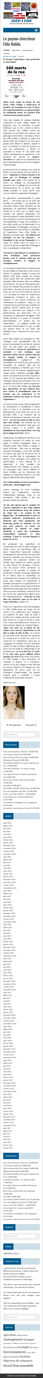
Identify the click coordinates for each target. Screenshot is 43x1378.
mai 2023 (6, 933)
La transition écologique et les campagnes (20, 802)
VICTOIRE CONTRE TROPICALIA (16, 788)
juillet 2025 (7, 859)
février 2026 (8, 840)
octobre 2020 (8, 1021)
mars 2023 (7, 939)
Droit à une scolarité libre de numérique (19, 780)
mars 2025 (7, 871)
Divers (5, 1347)
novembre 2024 (9, 882)
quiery (13, 56)
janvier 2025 (8, 876)
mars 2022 (7, 972)
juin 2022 (7, 964)
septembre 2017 (9, 1125)
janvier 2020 (8, 1046)
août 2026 (7, 823)
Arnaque (28, 1339)
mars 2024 (7, 905)
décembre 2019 (9, 1049)
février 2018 (8, 1111)
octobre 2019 (8, 1054)
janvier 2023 (8, 944)
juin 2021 (7, 998)
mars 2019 (7, 1074)
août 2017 (7, 1128)
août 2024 (7, 890)
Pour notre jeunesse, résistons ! (15, 751)
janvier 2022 (8, 978)
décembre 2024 (9, 879)
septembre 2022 (9, 956)
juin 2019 (7, 1066)
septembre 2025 (9, 854)
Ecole (15, 1347)
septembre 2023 (9, 922)
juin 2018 (7, 1100)
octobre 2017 (8, 1122)
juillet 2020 (7, 1029)
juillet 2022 (7, 961)
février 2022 (8, 975)
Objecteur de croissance (18, 1360)
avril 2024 (7, 902)
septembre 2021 (9, 989)
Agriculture (16, 50)
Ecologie (6, 53)
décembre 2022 (9, 947)
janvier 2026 (8, 842)
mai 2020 (6, 1035)
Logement (28, 1352)
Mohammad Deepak (11, 760)
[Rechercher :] (21, 734)
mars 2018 (7, 1108)
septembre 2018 (9, 1091)
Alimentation (22, 1335)
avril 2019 (7, 1071)
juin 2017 (7, 1134)
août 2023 (7, 924)
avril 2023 (7, 936)
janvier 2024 (8, 910)
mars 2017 (7, 1142)
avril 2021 (7, 1004)
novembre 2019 (9, 1052)
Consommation (32, 1343)
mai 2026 (6, 831)
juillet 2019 (7, 1063)
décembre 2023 (9, 913)
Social (7, 1365)
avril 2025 (7, 868)
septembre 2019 (9, 1057)
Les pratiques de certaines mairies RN (18, 797)
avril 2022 (7, 970)
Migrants (7, 1357)
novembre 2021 (9, 984)
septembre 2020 (9, 1023)
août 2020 (7, 1026)
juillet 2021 (7, 995)
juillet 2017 (7, 1131)
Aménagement (27, 50)
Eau (10, 1347)
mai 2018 (6, 1102)
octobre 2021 (8, 987)
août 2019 (7, 1060)
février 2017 (8, 1145)
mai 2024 (6, 899)
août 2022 (7, 958)
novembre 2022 (9, 950)
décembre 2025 (9, 845)
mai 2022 (6, 967)
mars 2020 (7, 1040)
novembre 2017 (9, 1119)
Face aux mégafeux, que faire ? (15, 791)
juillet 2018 (7, 1097)
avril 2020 (7, 1037)
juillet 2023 (7, 927)
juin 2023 (7, 930)
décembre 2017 (9, 1117)
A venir (14, 1343)
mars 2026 (7, 837)
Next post (30, 725)
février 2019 (8, 1077)
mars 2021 (7, 1006)
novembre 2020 (9, 1018)
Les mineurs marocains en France (16, 808)
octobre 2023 (8, 919)
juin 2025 (7, 862)
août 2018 (7, 1094)
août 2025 (7, 857)
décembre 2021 (9, 981)
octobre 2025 (8, 851)
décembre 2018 (9, 1083)
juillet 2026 (7, 826)
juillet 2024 (7, 893)
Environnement (14, 1352)
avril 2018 (7, 1105)
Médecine (15, 1357)
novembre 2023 (9, 916)
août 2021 (7, 992)
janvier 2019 (8, 1080)
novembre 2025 (9, 848)
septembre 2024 (9, 888)
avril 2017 (7, 1139)
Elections (33, 1347)
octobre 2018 (8, 1088)
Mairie (34, 1352)
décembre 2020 (9, 1015)
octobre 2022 (8, 953)
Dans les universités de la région (16, 757)
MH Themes (33, 1376)
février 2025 (8, 874)
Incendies (7, 785)
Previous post (15, 725)
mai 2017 (6, 1136)
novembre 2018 (9, 1085)
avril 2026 (7, 834)
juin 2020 (7, 1032)
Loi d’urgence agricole (12, 754)
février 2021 (8, 1009)
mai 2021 (6, 1001)
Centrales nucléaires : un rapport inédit (19, 768)
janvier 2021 (8, 1012)
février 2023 (8, 941)
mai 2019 (6, 1069)
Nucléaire (25, 1356)
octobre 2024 (8, 885)
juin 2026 (7, 828)
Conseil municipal (23, 1343)
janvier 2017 (8, 1148)
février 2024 (8, 907)
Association (7, 1343)
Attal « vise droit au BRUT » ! (14, 794)
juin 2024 (7, 896)
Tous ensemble (22, 1365)
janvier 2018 (8, 1114)
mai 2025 (6, 865)
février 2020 (8, 1043)
